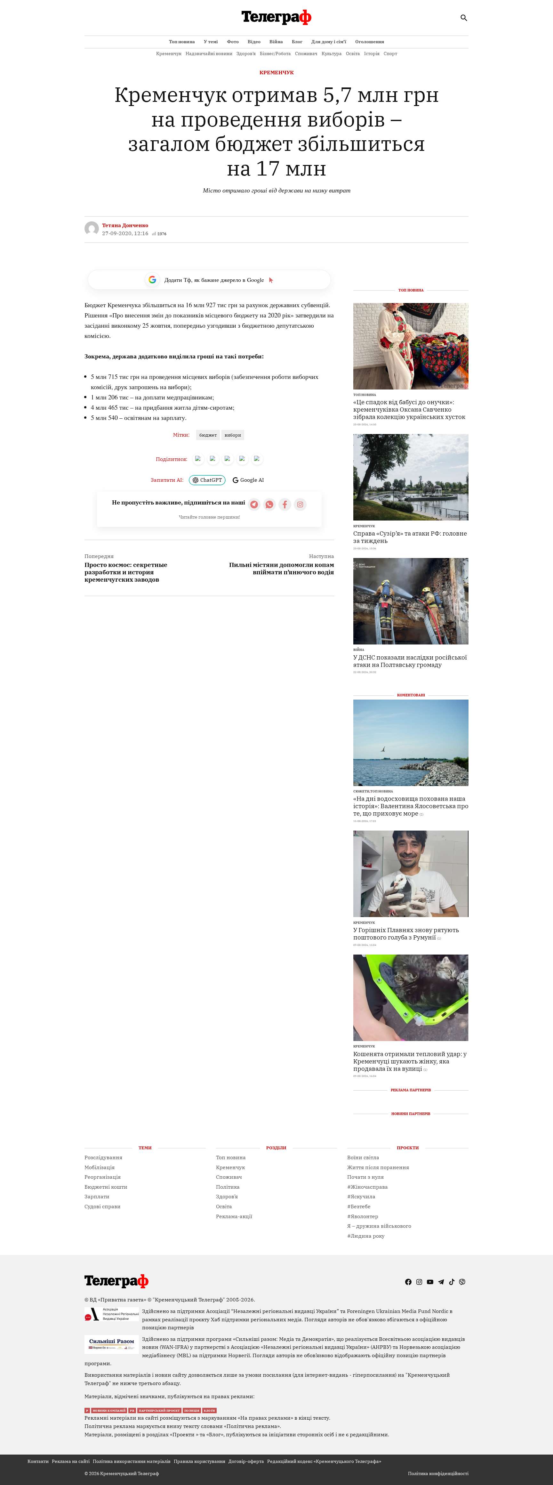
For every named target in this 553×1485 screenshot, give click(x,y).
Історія (372, 53)
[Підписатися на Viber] (269, 504)
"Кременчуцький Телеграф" (189, 1299)
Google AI (252, 480)
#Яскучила (361, 1196)
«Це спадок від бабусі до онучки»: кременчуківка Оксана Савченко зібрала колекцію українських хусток (409, 409)
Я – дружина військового (379, 1226)
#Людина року (366, 1236)
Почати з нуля (365, 1177)
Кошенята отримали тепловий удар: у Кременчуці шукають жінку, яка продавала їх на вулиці (410, 1061)
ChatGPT (211, 480)
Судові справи (102, 1206)
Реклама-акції (234, 1216)
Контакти (38, 1461)
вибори (233, 435)
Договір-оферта (246, 1461)
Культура (332, 53)
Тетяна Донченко (125, 225)
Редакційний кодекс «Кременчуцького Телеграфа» (324, 1461)
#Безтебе (359, 1206)
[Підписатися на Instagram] (300, 504)
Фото (233, 42)
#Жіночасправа (367, 1187)
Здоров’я (246, 53)
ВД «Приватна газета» (119, 1299)
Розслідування (103, 1157)
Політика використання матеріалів (132, 1461)
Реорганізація (102, 1177)
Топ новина (182, 42)
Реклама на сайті (71, 1461)
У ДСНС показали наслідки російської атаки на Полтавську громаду (410, 661)
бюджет (208, 435)
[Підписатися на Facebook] (284, 504)
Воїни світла (363, 1157)
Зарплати (96, 1196)
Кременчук (168, 53)
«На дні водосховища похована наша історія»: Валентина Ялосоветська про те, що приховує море (411, 805)
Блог (297, 42)
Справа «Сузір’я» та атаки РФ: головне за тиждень (410, 537)
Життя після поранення (378, 1167)
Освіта (353, 53)
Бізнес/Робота (275, 53)
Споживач (306, 53)
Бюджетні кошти (105, 1187)
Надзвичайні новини (209, 53)
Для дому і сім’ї (328, 42)
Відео (254, 42)
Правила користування (199, 1461)
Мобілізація (99, 1167)
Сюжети (361, 791)
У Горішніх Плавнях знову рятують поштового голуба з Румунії (406, 933)
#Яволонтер (362, 1216)
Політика (228, 1187)
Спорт (390, 53)
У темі (211, 42)
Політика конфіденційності (438, 1473)
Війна (276, 42)
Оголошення (369, 42)
